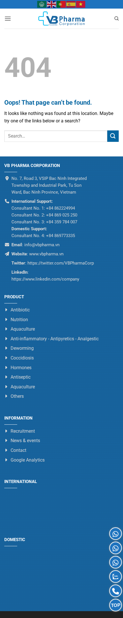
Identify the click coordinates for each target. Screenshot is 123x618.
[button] (7, 18)
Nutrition (19, 319)
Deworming (22, 348)
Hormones (21, 367)
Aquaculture (23, 329)
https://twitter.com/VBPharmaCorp (60, 263)
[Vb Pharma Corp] (61, 18)
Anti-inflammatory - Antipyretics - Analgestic (55, 338)
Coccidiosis (22, 358)
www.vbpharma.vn (46, 254)
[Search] (116, 18)
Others (17, 396)
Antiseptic (21, 377)
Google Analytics (28, 459)
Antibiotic (20, 310)
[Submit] (113, 136)
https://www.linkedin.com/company (45, 279)
